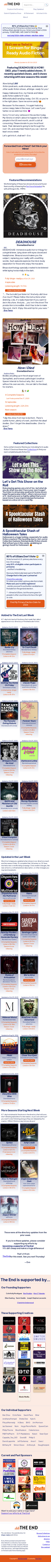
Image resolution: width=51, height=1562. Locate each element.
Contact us (46, 1544)
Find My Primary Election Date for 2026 (25, 603)
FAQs (48, 1541)
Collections (32, 449)
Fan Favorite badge (34, 186)
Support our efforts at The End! (15, 1513)
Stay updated (45, 1547)
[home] (12, 4)
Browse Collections (43, 1533)
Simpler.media (22, 1558)
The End (6, 1256)
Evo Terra (38, 1558)
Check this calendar (14, 579)
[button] (15, 9)
